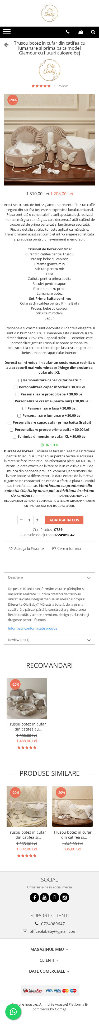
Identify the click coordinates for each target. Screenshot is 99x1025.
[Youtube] (44, 897)
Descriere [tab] (15, 577)
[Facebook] (34, 897)
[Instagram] (64, 897)
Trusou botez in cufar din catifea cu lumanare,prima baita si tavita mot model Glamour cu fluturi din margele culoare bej (26, 727)
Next (91, 145)
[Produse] (7, 33)
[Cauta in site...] (93, 32)
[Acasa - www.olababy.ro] (49, 13)
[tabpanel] (49, 139)
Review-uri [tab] (18, 639)
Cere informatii (69, 548)
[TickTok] (54, 897)
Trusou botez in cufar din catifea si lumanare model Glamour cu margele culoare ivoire (73, 835)
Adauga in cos (64, 519)
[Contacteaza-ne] (67, 32)
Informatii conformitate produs (32, 628)
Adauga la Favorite (28, 548)
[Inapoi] (4, 44)
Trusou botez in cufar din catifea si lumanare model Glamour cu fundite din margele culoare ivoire (27, 835)
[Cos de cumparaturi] (81, 32)
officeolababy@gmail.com (53, 931)
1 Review (61, 85)
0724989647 (52, 923)
